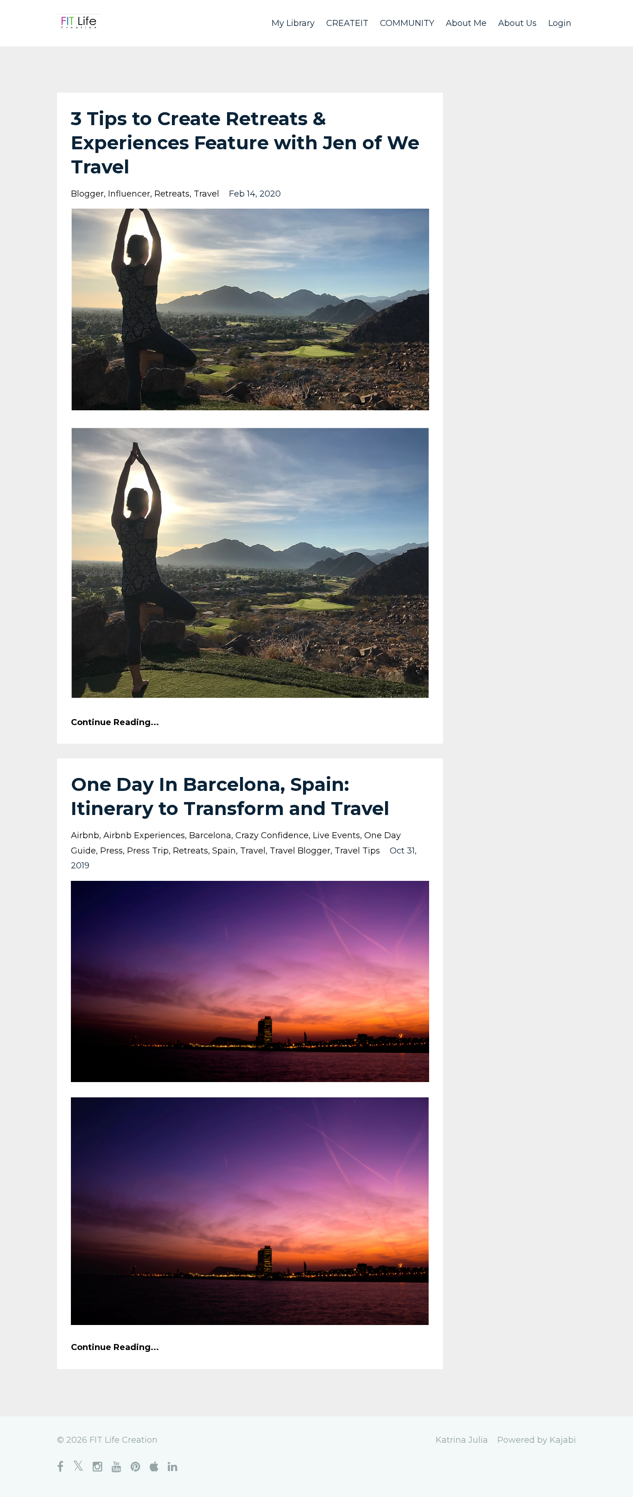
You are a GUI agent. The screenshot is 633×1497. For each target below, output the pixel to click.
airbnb (85, 835)
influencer (129, 194)
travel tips (357, 851)
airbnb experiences (144, 835)
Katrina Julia (462, 1440)
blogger (87, 194)
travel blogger (300, 851)
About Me (466, 23)
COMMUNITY (407, 23)
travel (206, 194)
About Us (517, 23)
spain (224, 851)
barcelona (210, 835)
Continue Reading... (115, 722)
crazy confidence (272, 835)
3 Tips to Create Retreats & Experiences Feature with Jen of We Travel (245, 142)
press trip (148, 851)
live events (336, 835)
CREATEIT (347, 23)
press (111, 851)
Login (559, 23)
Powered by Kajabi (536, 1440)
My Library (293, 23)
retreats (172, 194)
